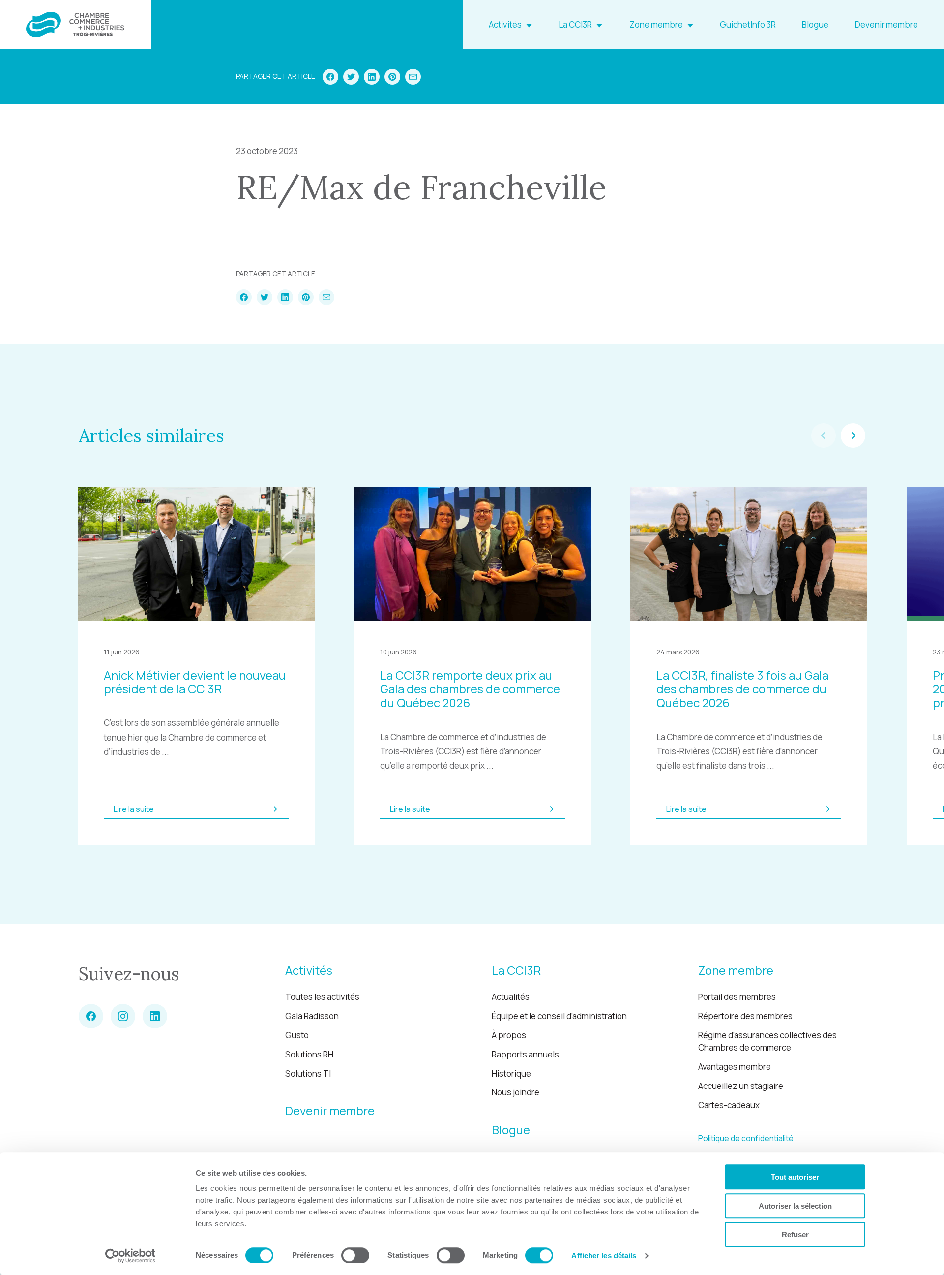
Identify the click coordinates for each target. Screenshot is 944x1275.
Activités (505, 24)
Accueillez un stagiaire (740, 1085)
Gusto (297, 1035)
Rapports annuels (525, 1054)
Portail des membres (737, 996)
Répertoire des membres (745, 1016)
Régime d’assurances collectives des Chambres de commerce (767, 1041)
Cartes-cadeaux (729, 1105)
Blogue (815, 24)
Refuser (795, 1234)
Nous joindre (515, 1092)
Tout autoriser (795, 1177)
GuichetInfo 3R (748, 24)
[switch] (355, 1255)
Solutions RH (309, 1054)
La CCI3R (575, 24)
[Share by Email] (413, 77)
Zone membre (656, 24)
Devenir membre (886, 24)
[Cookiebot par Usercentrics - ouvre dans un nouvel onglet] (131, 1255)
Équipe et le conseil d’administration (559, 1016)
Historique (511, 1073)
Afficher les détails (603, 1255)
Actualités (511, 996)
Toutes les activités (322, 996)
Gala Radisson (312, 1016)
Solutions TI (308, 1073)
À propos (509, 1035)
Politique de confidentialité (746, 1138)
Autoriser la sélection (795, 1206)
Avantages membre (734, 1066)
